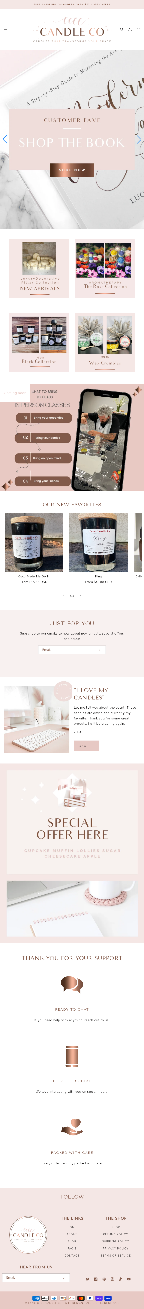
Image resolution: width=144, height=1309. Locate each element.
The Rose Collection (102, 303)
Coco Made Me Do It (34, 576)
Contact (72, 1255)
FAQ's (72, 1248)
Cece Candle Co (49, 1303)
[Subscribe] (99, 650)
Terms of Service (116, 1255)
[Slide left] (64, 596)
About (72, 1234)
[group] (72, 139)
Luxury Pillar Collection (37, 303)
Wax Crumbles (102, 377)
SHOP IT (86, 745)
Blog (72, 1241)
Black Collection (37, 377)
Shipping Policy (115, 1241)
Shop (116, 1227)
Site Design (74, 1303)
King (98, 576)
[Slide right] (80, 596)
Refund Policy (115, 1234)
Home (72, 1227)
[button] (6, 29)
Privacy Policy (116, 1248)
